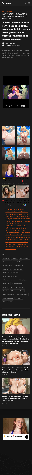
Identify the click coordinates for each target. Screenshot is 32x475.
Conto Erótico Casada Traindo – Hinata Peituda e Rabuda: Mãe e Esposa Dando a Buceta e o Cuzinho (15, 370)
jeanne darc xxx (8, 298)
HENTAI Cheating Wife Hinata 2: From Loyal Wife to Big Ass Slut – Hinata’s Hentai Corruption (15, 399)
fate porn (6, 283)
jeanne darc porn (8, 294)
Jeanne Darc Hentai (17, 291)
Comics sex (7, 269)
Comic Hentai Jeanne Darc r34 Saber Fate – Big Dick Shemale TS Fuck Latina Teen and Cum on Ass (17, 212)
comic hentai (24, 258)
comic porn (7, 262)
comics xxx (18, 269)
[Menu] (29, 3)
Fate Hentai (23, 280)
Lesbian (19, 45)
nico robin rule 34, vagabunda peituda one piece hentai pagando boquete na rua (17, 246)
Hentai (5, 291)
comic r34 (17, 262)
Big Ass (9, 45)
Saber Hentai (7, 302)
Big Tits (14, 45)
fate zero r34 (7, 287)
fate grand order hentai (10, 272)
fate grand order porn (10, 276)
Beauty (4, 45)
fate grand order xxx (9, 280)
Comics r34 (19, 265)
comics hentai (7, 265)
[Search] (25, 3)
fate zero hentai (17, 283)
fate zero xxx (19, 287)
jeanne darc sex (22, 294)
